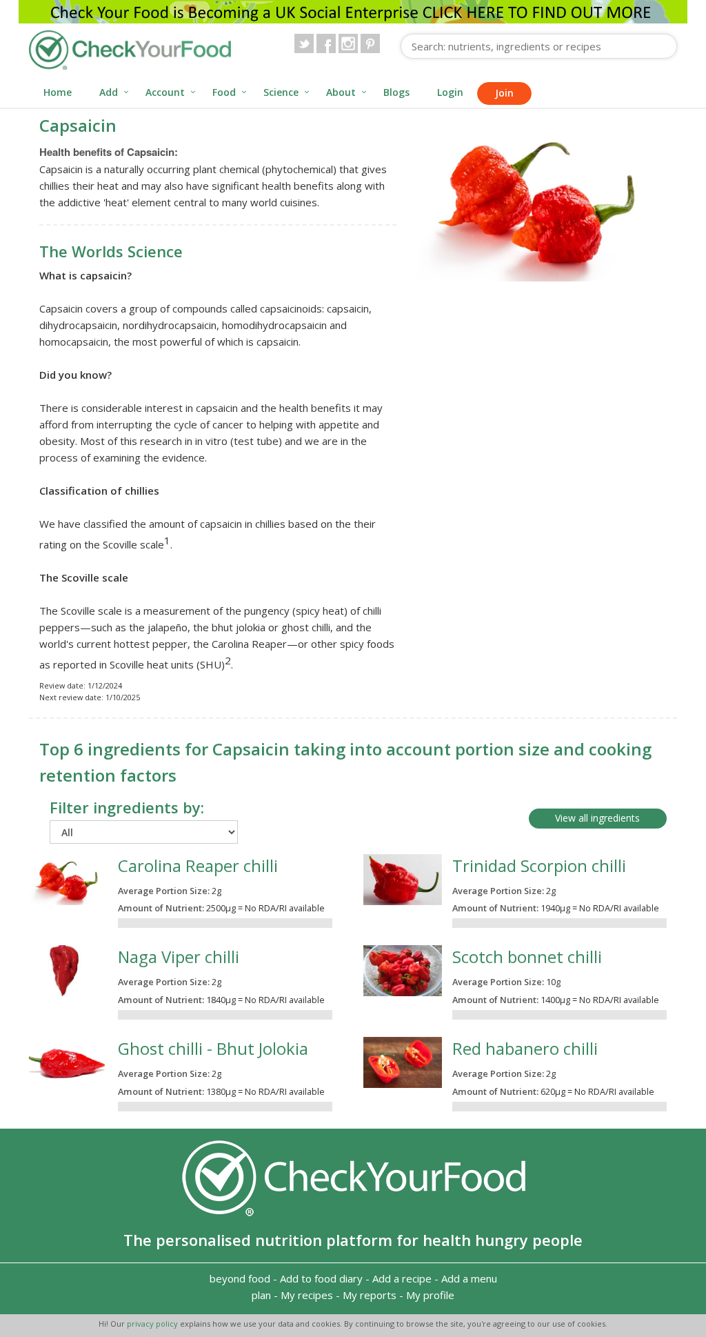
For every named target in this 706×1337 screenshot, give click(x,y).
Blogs (396, 92)
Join (504, 92)
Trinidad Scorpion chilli (539, 865)
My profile (430, 1295)
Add (108, 92)
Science (281, 92)
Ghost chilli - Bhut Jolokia (213, 1048)
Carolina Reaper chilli (198, 865)
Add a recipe (402, 1278)
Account (165, 92)
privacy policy (153, 1323)
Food (224, 92)
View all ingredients (597, 817)
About (341, 92)
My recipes (307, 1295)
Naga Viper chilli (178, 956)
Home (57, 92)
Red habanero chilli (525, 1048)
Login (450, 92)
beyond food (240, 1278)
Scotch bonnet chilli (527, 956)
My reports (369, 1295)
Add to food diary (321, 1278)
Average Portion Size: (164, 890)
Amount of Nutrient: (161, 908)
